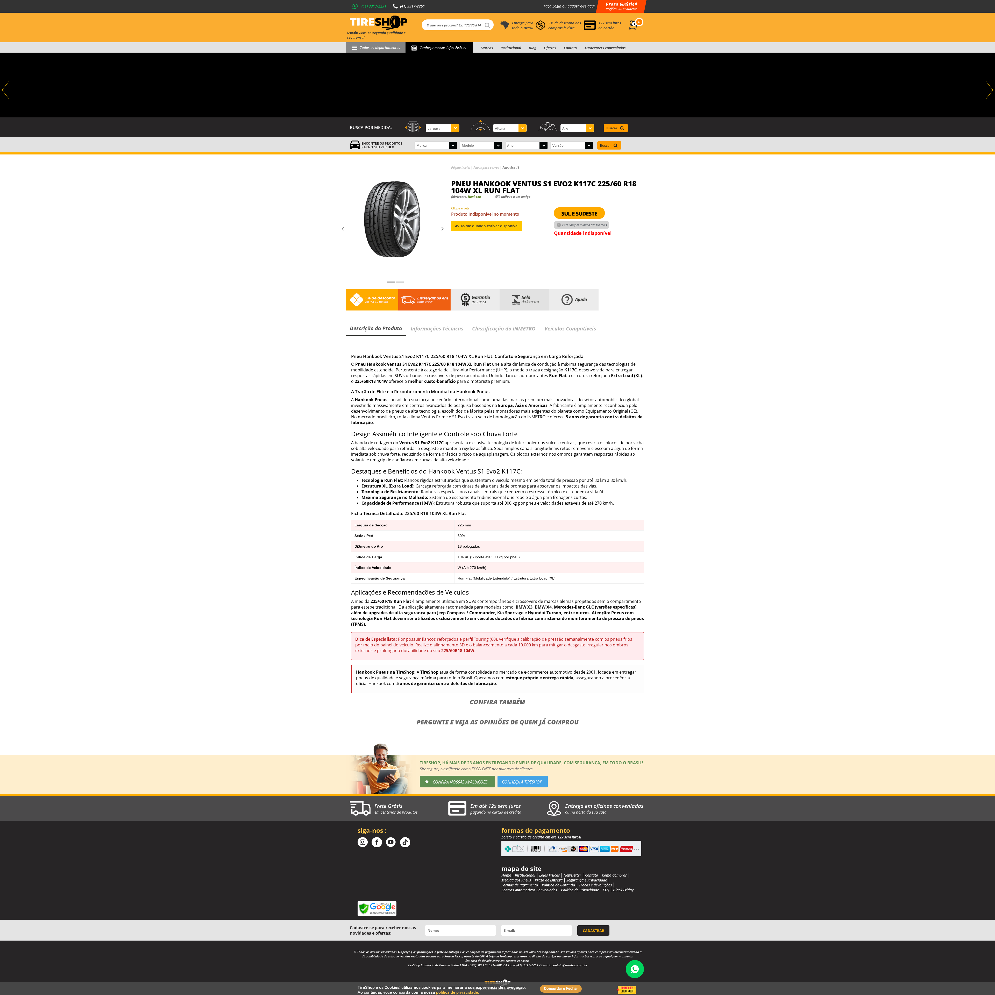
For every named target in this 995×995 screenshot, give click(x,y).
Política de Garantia (558, 885)
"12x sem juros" (497, 85)
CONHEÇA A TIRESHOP (522, 782)
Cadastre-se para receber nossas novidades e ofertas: (383, 930)
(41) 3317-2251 (373, 6)
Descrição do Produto (376, 328)
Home (506, 875)
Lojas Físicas (549, 875)
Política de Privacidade (580, 889)
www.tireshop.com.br (544, 952)
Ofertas (550, 47)
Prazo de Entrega (549, 880)
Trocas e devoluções (595, 885)
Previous (6, 90)
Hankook (474, 196)
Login (556, 6)
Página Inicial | (462, 167)
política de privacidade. (457, 992)
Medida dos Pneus (516, 880)
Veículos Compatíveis (570, 328)
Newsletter (572, 875)
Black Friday (623, 889)
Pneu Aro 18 (511, 167)
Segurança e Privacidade (586, 880)
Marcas (487, 47)
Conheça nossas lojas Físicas (443, 47)
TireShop (378, 22)
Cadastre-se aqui (581, 6)
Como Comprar (614, 875)
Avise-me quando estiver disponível (486, 225)
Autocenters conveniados (605, 47)
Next (989, 90)
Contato (570, 47)
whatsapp (634, 969)
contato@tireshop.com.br (569, 965)
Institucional (511, 47)
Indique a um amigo (515, 196)
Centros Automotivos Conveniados (529, 889)
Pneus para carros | (487, 167)
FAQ (606, 889)
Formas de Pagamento (519, 885)
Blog (532, 47)
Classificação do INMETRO (504, 328)
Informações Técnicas (437, 328)
